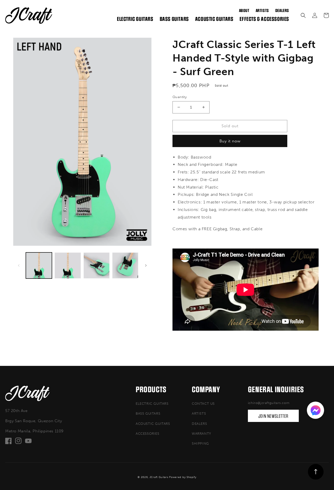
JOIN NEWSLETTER (273, 416)
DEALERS (199, 424)
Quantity (179, 97)
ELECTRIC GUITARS (152, 404)
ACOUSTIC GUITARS (153, 424)
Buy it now (230, 141)
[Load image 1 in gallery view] (39, 265)
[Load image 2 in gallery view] (68, 265)
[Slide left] (19, 265)
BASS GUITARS (148, 413)
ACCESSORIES (147, 433)
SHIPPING (200, 443)
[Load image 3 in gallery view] (97, 265)
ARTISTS (199, 413)
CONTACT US (203, 404)
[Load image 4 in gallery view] (125, 265)
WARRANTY (201, 433)
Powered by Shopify (182, 477)
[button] (303, 15)
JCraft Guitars (159, 477)
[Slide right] (146, 265)
